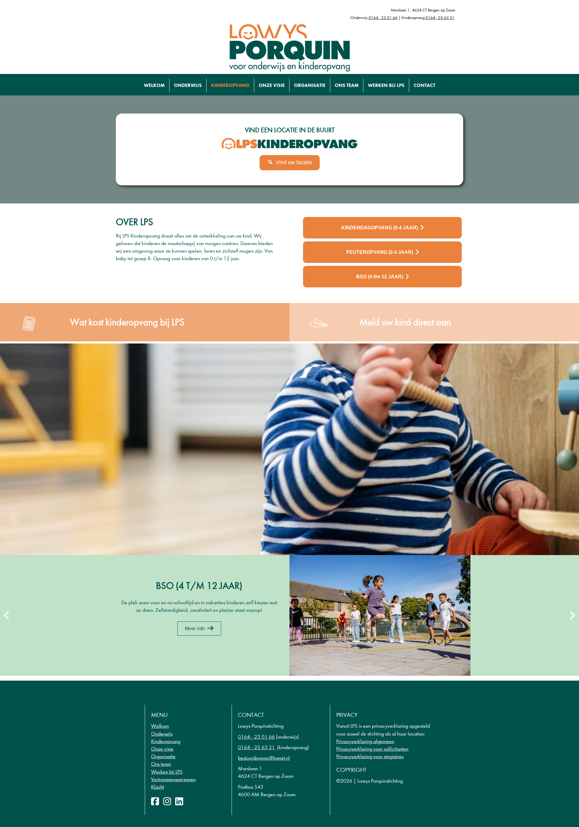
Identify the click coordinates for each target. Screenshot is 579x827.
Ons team (347, 85)
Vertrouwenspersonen (173, 779)
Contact (424, 85)
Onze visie (272, 85)
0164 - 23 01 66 (383, 17)
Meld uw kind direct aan (405, 322)
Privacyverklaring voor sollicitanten (372, 749)
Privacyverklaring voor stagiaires (369, 756)
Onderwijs (188, 85)
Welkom (154, 85)
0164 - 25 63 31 (440, 17)
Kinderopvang (230, 85)
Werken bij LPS (386, 85)
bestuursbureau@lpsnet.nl (264, 758)
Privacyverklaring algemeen (365, 741)
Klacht (157, 787)
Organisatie (309, 85)
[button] (6, 615)
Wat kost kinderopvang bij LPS (127, 322)
